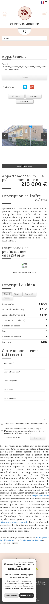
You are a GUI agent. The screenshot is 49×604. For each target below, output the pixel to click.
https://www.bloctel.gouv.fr (14, 522)
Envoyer (37, 438)
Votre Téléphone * (11, 381)
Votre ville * (8, 389)
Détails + (17, 294)
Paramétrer (11, 595)
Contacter (16, 96)
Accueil (5, 64)
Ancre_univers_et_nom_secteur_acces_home (25, 66)
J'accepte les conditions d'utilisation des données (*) (25, 423)
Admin (38, 584)
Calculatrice (25, 101)
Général (7, 294)
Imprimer (33, 96)
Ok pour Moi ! (26, 595)
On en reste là (24, 562)
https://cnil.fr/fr (40, 495)
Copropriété (29, 294)
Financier (7, 298)
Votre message (10, 398)
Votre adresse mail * (12, 372)
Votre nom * (9, 363)
